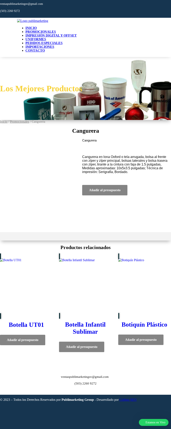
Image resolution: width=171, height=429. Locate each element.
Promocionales (40, 31)
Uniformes (35, 39)
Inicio (31, 28)
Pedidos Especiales (44, 43)
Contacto (35, 50)
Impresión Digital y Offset (51, 35)
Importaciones (39, 46)
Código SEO (128, 399)
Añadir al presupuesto (105, 190)
